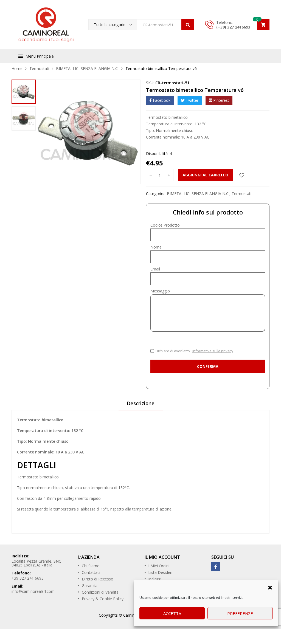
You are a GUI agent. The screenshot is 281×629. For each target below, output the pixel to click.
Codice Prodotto (165, 225)
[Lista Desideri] (242, 175)
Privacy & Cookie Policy (102, 598)
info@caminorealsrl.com (33, 591)
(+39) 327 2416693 (233, 27)
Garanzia (89, 585)
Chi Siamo (91, 565)
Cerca (187, 24)
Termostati (39, 68)
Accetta (172, 613)
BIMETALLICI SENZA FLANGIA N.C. (87, 68)
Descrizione (140, 403)
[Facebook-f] (215, 566)
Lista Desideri (160, 572)
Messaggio (160, 291)
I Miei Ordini (158, 565)
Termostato (27, 476)
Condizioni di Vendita (100, 592)
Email (155, 269)
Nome (156, 247)
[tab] (141, 405)
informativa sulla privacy (212, 350)
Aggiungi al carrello (205, 174)
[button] (270, 587)
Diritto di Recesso (97, 579)
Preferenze (240, 613)
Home (17, 68)
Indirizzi (154, 579)
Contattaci (91, 572)
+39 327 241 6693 (28, 578)
